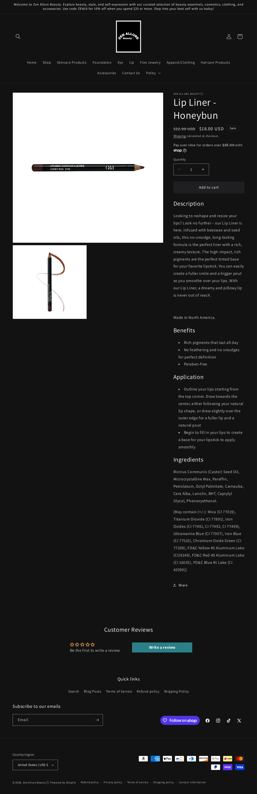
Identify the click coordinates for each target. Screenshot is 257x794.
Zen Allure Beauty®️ (36, 782)
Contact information (192, 782)
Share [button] (183, 585)
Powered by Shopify (63, 782)
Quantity (179, 159)
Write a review (162, 647)
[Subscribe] (97, 720)
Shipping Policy (176, 691)
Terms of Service (119, 691)
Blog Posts (92, 691)
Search (73, 691)
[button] (18, 36)
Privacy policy (113, 782)
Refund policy (148, 691)
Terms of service (137, 782)
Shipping (179, 136)
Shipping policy (163, 782)
